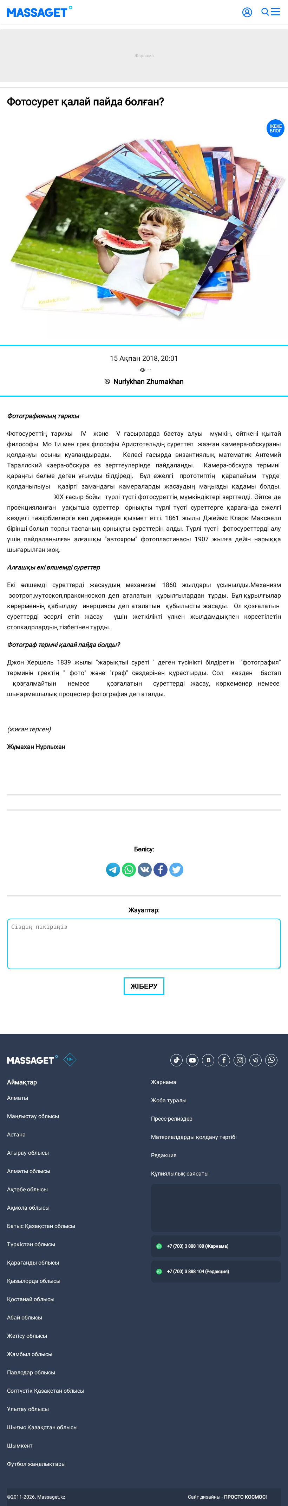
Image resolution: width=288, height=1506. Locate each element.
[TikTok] (176, 1060)
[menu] (275, 12)
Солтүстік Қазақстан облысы (45, 1390)
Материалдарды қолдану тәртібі (194, 1137)
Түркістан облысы (31, 1244)
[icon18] (70, 1060)
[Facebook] (224, 1060)
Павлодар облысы (31, 1372)
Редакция (164, 1155)
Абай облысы (24, 1317)
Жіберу (144, 986)
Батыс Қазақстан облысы (41, 1226)
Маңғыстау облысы (33, 1116)
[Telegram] (255, 1060)
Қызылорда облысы (33, 1281)
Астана (16, 1134)
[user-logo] (247, 16)
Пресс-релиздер (171, 1118)
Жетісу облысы (27, 1335)
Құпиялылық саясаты (180, 1173)
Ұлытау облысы (28, 1409)
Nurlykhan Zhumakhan (148, 381)
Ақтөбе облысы (27, 1189)
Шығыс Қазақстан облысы (42, 1427)
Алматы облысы (28, 1171)
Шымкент (20, 1445)
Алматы (17, 1098)
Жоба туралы (168, 1100)
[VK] (208, 1060)
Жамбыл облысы (29, 1354)
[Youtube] (192, 1060)
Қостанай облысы (30, 1299)
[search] (264, 12)
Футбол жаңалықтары (36, 1464)
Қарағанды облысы (33, 1262)
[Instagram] (239, 1060)
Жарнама (163, 1082)
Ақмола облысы (28, 1207)
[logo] (39, 12)
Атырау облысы (28, 1152)
